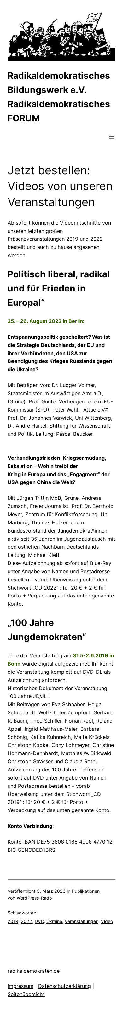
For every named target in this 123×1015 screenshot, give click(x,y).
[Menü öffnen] (111, 137)
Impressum (20, 986)
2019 (13, 921)
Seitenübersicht (26, 994)
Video (107, 921)
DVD (39, 921)
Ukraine (54, 921)
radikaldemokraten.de (34, 971)
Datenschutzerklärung (64, 986)
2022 (26, 921)
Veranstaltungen (81, 921)
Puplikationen (86, 891)
